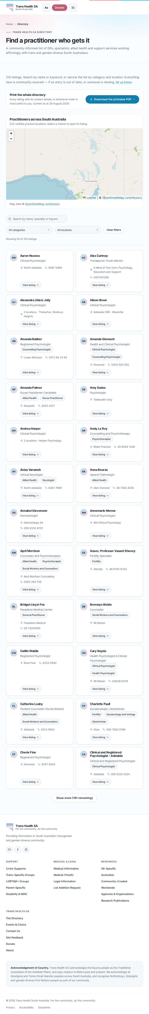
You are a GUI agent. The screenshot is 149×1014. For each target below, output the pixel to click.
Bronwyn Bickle (101, 604)
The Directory (14, 918)
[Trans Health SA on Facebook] (17, 849)
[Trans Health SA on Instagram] (26, 849)
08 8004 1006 (126, 446)
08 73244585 (32, 628)
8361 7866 (55, 487)
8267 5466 (55, 267)
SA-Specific (108, 868)
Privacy (10, 1007)
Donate (59, 7)
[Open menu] (73, 8)
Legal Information (65, 881)
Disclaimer (44, 1007)
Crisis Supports (16, 868)
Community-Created (114, 881)
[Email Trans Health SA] (9, 849)
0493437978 (120, 681)
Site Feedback (14, 937)
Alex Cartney (99, 256)
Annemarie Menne (103, 510)
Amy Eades (98, 387)
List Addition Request (67, 887)
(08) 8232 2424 (120, 774)
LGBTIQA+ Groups (17, 881)
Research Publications (115, 900)
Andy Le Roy (98, 428)
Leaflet (91, 197)
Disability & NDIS (16, 894)
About (10, 950)
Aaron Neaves (30, 256)
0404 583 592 (120, 364)
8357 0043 (48, 764)
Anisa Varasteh (30, 470)
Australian (107, 874)
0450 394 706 (32, 581)
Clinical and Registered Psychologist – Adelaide (106, 754)
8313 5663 (48, 729)
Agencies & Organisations (117, 894)
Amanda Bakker (31, 339)
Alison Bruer (98, 300)
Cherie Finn (28, 752)
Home (9, 24)
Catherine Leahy (31, 704)
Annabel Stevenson (33, 510)
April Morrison (30, 551)
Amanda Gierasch (102, 339)
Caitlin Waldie (29, 651)
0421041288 (101, 277)
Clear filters (114, 229)
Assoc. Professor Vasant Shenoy (112, 551)
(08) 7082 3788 (115, 729)
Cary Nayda (98, 651)
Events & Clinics (16, 924)
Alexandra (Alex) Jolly (35, 300)
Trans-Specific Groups (20, 874)
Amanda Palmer (31, 387)
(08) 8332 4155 (33, 528)
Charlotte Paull (100, 704)
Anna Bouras (99, 470)
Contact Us (13, 930)
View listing (29, 285)
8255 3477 (48, 405)
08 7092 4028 (125, 487)
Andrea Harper (30, 428)
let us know (123, 82)
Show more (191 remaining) (74, 798)
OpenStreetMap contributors (122, 197)
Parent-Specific (15, 887)
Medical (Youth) (63, 874)
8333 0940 (50, 662)
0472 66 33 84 (58, 357)
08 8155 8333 (118, 569)
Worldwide (108, 887)
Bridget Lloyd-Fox (32, 604)
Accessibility (26, 1007)
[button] (11, 133)
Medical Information (66, 868)
